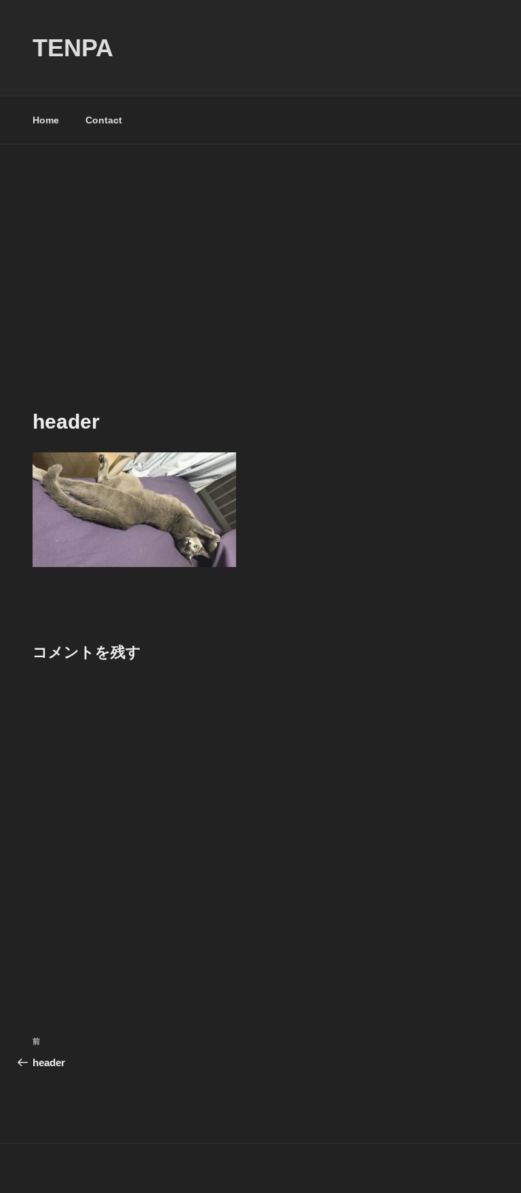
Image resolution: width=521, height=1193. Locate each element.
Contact (103, 120)
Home (46, 120)
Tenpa (73, 48)
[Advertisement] (260, 246)
